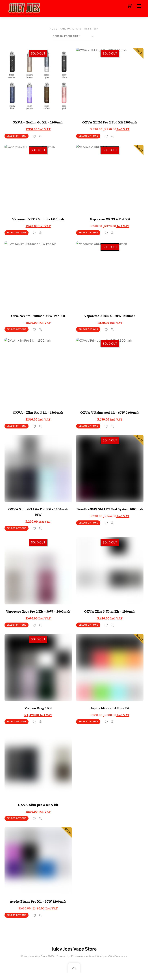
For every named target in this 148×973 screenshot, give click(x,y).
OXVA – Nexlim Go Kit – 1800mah (38, 122)
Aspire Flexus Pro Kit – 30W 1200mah (38, 901)
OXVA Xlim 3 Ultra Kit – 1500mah (110, 611)
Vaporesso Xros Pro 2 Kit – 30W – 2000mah (38, 611)
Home (53, 28)
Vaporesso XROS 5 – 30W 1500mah (110, 315)
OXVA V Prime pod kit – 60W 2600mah (110, 412)
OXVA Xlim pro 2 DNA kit (38, 804)
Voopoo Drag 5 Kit (38, 707)
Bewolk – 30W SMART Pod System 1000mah (110, 509)
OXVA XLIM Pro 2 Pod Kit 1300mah (109, 122)
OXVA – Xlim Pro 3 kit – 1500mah (38, 412)
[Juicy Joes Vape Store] (25, 8)
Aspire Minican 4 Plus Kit (109, 707)
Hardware (67, 28)
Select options (16, 136)
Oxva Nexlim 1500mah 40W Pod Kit (38, 315)
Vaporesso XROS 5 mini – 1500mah (38, 219)
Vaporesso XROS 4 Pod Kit (110, 219)
